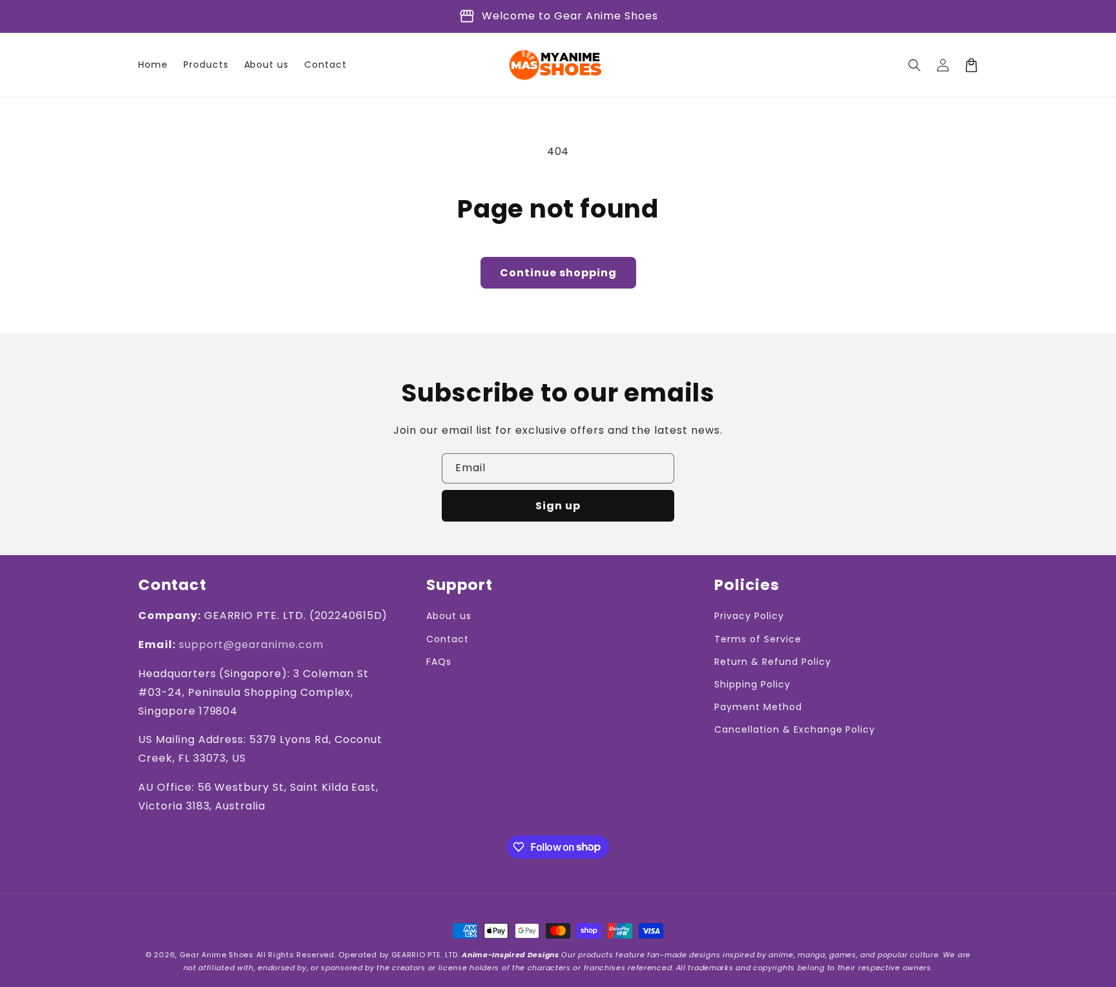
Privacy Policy (748, 615)
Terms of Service (757, 639)
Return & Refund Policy (772, 661)
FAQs (438, 661)
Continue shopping (558, 272)
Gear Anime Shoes (217, 955)
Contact (447, 639)
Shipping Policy (752, 684)
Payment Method (757, 706)
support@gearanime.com (251, 644)
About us (448, 615)
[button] (914, 65)
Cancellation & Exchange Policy (794, 729)
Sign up (558, 505)
